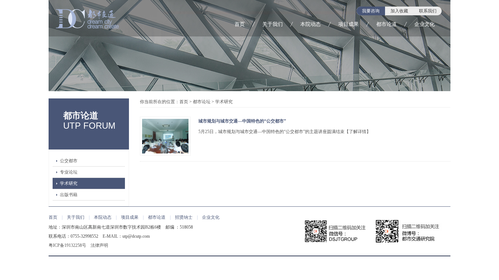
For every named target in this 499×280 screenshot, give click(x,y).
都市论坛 (201, 101)
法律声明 (99, 245)
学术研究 (68, 183)
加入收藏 (399, 10)
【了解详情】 (357, 131)
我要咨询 (371, 10)
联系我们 (428, 10)
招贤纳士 (184, 217)
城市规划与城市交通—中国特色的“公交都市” (242, 121)
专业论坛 (68, 172)
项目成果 (348, 24)
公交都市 (68, 160)
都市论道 (386, 24)
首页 (240, 24)
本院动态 (310, 24)
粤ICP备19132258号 (67, 245)
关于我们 (272, 24)
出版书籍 (68, 194)
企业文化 (424, 24)
